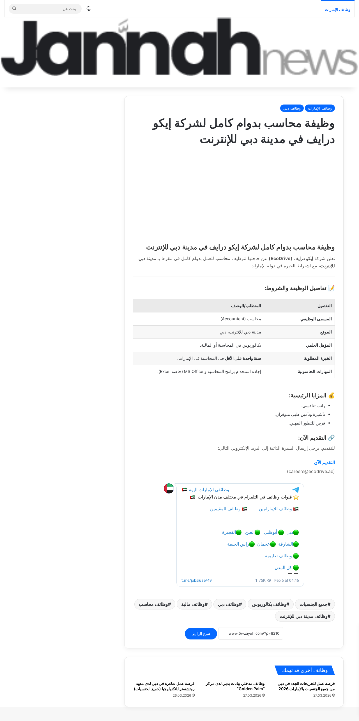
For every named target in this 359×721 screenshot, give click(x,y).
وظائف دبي (292, 108)
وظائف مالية (193, 604)
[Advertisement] (234, 192)
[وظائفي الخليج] (179, 46)
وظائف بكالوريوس (269, 604)
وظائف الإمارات (338, 9)
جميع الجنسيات (314, 604)
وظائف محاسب (153, 604)
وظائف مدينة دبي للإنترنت (304, 616)
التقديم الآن (324, 462)
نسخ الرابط (201, 633)
